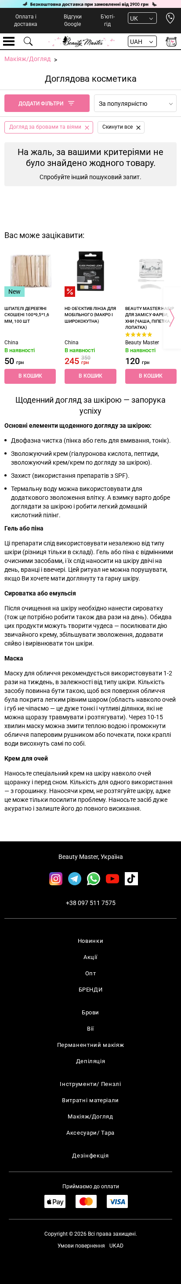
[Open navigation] (9, 41)
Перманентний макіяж (90, 1045)
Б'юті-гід (108, 20)
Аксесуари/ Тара (90, 1132)
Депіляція (90, 1061)
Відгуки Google (73, 20)
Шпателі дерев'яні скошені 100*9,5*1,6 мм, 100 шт (26, 315)
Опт (90, 973)
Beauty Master (142, 342)
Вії (90, 1028)
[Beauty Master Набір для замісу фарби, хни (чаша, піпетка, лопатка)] (151, 271)
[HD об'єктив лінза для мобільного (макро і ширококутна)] (90, 271)
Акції (90, 957)
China (11, 342)
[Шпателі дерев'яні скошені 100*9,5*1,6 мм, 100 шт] (30, 271)
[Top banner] (90, 4)
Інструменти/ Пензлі (90, 1084)
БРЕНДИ (91, 989)
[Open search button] (28, 41)
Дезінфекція (90, 1155)
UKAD (116, 1246)
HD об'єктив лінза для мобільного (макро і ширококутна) (90, 315)
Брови (90, 1012)
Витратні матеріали (90, 1100)
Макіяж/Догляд (90, 1116)
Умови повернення (81, 1246)
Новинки (91, 941)
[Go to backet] (171, 41)
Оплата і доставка (25, 20)
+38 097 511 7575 (91, 902)
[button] (30, 376)
